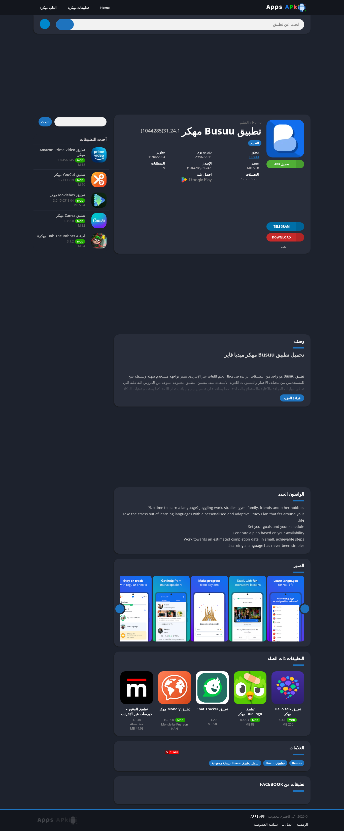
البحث (45, 122)
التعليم (244, 122)
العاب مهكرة (48, 7)
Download (281, 237)
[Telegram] (45, 24)
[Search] (65, 24)
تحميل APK (281, 164)
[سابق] (305, 608)
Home (105, 7)
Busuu (254, 156)
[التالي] (119, 608)
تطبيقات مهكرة (78, 7)
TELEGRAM (281, 226)
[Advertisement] (172, 792)
